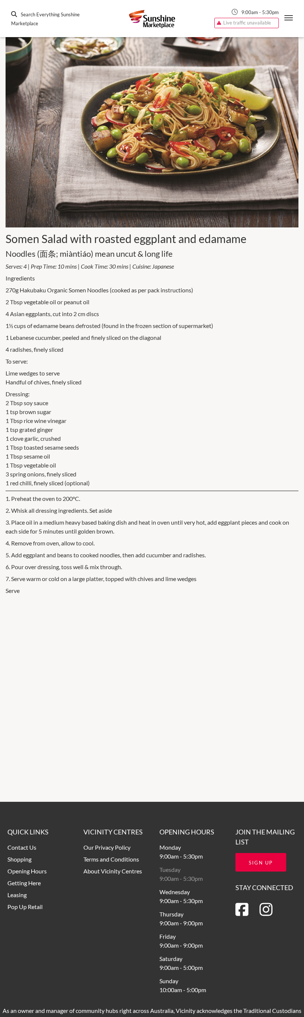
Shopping (19, 859)
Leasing (17, 894)
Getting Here (24, 882)
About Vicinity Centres (112, 871)
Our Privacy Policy (106, 847)
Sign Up (261, 863)
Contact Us (21, 847)
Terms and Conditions (111, 859)
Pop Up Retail (25, 906)
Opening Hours (27, 871)
